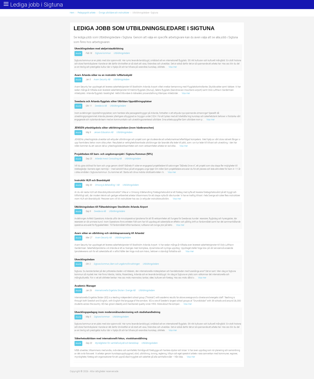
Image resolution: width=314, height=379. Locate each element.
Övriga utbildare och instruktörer (114, 12)
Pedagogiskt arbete (86, 12)
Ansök (78, 53)
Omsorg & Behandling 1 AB (107, 185)
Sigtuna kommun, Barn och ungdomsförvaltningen (117, 264)
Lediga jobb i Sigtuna (36, 4)
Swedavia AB (101, 106)
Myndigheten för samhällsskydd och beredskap (116, 343)
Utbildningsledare (122, 53)
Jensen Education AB (103, 132)
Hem (72, 12)
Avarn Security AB (102, 79)
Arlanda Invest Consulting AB (108, 158)
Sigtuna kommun (103, 53)
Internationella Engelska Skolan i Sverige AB (115, 290)
